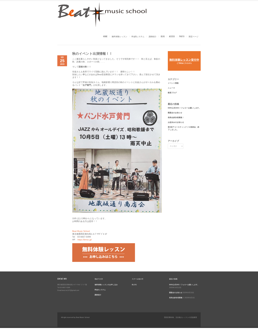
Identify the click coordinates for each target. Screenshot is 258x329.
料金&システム (138, 36)
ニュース (171, 88)
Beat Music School (81, 231)
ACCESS (172, 36)
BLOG (163, 36)
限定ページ (193, 36)
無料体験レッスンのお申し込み (106, 285)
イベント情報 (173, 83)
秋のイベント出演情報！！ (92, 53)
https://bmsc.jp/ (84, 239)
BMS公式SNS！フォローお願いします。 (184, 108)
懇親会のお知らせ (175, 113)
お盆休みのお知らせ (176, 122)
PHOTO (181, 36)
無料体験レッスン (119, 36)
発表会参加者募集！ (176, 117)
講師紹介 (152, 36)
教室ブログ (172, 93)
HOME (105, 36)
